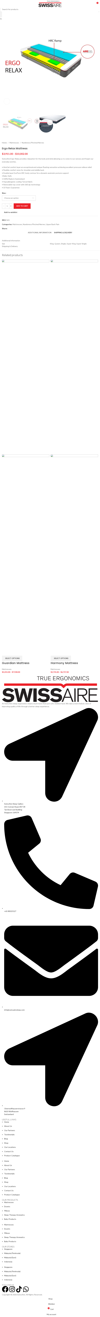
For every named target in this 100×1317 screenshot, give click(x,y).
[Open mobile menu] (3, 3)
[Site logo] (50, 4)
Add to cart (22, 206)
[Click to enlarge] (7, 101)
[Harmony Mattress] (74, 357)
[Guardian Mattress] (25, 357)
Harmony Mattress (64, 663)
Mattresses (6, 669)
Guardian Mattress (15, 663)
